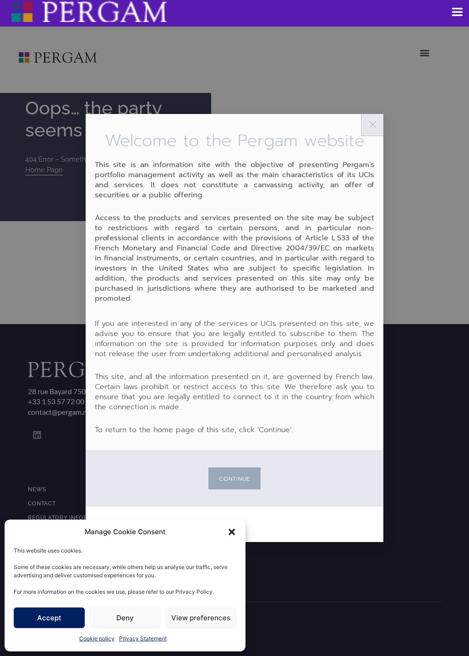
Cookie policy (97, 638)
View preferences (200, 617)
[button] (231, 532)
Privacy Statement (143, 638)
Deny (125, 617)
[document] (234, 328)
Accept (49, 617)
